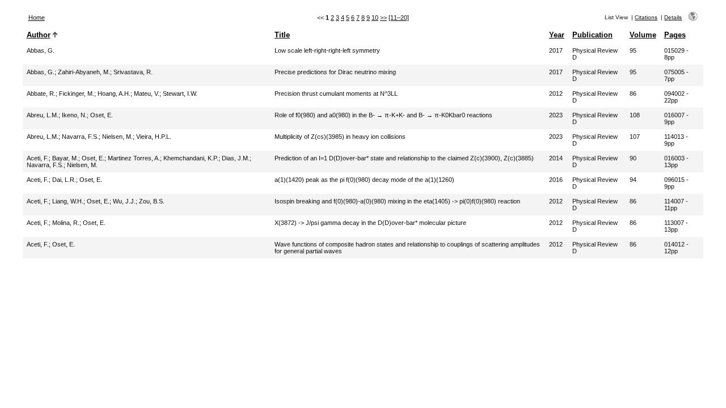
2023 (556, 115)
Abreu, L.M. (42, 115)
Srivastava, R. (133, 72)
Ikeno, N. (74, 115)
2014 (556, 158)
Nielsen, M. (117, 136)
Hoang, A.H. (114, 93)
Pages (675, 35)
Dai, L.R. (64, 179)
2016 (556, 179)
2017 (556, 50)
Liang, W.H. (67, 201)
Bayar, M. (65, 158)
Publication (592, 35)
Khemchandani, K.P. (190, 158)
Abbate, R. (41, 93)
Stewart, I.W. (180, 93)
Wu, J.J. (124, 201)
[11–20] (399, 17)
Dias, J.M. (236, 158)
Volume (643, 35)
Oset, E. (101, 115)
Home (36, 17)
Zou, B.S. (151, 201)
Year (556, 35)
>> (383, 17)
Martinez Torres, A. (134, 158)
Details (673, 17)
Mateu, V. (146, 93)
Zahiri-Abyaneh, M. (84, 72)
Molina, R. (65, 222)
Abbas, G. (40, 50)
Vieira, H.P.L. (153, 136)
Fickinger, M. (76, 93)
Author (38, 35)
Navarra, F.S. (80, 136)
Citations (646, 17)
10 (375, 17)
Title (282, 35)
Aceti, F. (38, 158)
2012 (556, 93)
